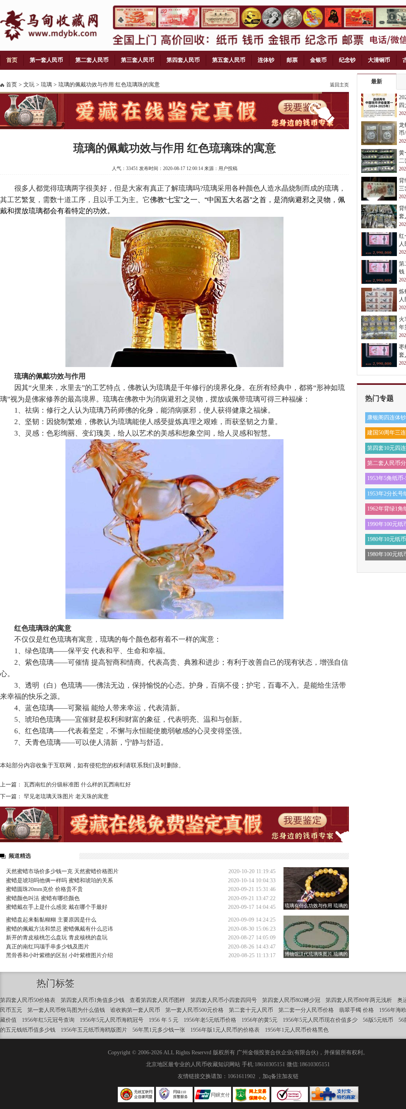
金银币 (318, 60)
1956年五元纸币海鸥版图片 (94, 1030)
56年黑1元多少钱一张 (158, 1030)
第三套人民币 (137, 60)
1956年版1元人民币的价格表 (225, 1030)
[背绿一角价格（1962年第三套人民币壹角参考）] (379, 216)
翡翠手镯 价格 (356, 1010)
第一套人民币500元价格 (194, 1010)
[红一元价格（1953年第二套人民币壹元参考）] (379, 244)
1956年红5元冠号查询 (48, 1020)
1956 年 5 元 (163, 1020)
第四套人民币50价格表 (28, 1000)
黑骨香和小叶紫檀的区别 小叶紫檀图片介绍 (59, 955)
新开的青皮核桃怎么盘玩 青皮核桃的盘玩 (56, 938)
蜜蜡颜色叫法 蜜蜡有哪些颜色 (43, 898)
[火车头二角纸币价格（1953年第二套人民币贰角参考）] (379, 327)
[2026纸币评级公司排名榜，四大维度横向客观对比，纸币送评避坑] (379, 105)
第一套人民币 (46, 60)
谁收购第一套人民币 (135, 1010)
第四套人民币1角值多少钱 (92, 1000)
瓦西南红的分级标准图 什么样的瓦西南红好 (77, 785)
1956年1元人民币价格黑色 (297, 1030)
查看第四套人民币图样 (157, 1000)
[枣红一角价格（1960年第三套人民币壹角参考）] (379, 355)
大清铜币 (379, 60)
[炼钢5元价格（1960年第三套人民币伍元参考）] (379, 300)
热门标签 (55, 983)
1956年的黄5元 (259, 1020)
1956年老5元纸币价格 (210, 1020)
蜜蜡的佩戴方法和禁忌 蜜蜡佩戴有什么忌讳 (59, 929)
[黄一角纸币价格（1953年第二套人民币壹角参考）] (379, 161)
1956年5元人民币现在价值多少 (320, 1020)
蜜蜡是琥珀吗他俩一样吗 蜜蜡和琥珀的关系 (59, 880)
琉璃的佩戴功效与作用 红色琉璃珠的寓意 (109, 85)
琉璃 (46, 85)
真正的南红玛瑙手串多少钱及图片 (47, 947)
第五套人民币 (228, 60)
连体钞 (266, 60)
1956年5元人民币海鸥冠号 (112, 1020)
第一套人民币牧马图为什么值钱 (66, 1010)
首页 (11, 60)
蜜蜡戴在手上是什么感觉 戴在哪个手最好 (56, 907)
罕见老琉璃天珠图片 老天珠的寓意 (66, 796)
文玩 (28, 85)
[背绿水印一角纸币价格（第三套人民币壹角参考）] (379, 189)
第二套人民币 (92, 60)
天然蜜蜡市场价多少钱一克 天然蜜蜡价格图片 (62, 871)
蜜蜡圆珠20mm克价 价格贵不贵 (44, 889)
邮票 (292, 60)
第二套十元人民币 (251, 1010)
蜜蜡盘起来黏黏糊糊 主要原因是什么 (51, 920)
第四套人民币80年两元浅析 (359, 1000)
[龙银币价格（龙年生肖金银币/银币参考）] (379, 133)
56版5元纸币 (378, 1020)
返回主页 (339, 85)
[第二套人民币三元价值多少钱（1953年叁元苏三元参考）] (379, 272)
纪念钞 (347, 60)
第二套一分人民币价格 (306, 1010)
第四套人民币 (183, 60)
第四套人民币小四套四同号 (223, 1000)
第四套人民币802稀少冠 (291, 1000)
